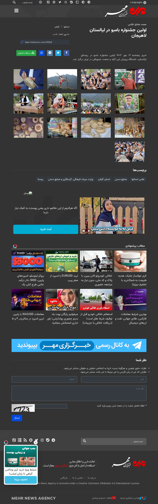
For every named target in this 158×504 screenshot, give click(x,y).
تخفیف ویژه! (21, 480)
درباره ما (92, 478)
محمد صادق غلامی (137, 24)
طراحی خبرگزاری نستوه (130, 498)
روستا (40, 179)
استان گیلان (104, 179)
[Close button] (36, 442)
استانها (66, 27)
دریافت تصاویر (24, 53)
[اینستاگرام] (42, 440)
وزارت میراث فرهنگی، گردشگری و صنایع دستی (70, 179)
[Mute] (89, 231)
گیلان (57, 27)
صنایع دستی (121, 179)
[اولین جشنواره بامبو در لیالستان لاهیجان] (130, 79)
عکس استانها (138, 179)
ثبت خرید (45, 229)
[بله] (47, 440)
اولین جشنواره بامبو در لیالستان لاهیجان (118, 32)
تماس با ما (77, 478)
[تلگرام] (53, 440)
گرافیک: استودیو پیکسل (102, 498)
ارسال (17, 418)
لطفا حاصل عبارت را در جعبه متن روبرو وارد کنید (121, 406)
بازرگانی (64, 478)
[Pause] (83, 231)
